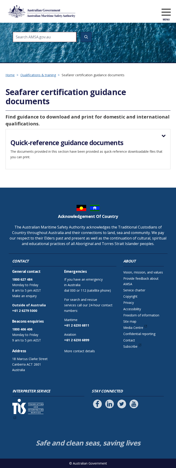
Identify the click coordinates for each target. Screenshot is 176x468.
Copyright (130, 296)
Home (10, 75)
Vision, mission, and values (143, 272)
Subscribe (130, 346)
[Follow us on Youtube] (133, 404)
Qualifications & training (38, 75)
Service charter (134, 290)
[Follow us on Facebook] (97, 404)
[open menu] (166, 12)
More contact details (79, 351)
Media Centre (133, 327)
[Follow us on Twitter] (121, 404)
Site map (129, 321)
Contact (129, 340)
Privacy (128, 302)
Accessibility (132, 309)
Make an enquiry (24, 296)
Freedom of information (141, 315)
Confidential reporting (139, 334)
